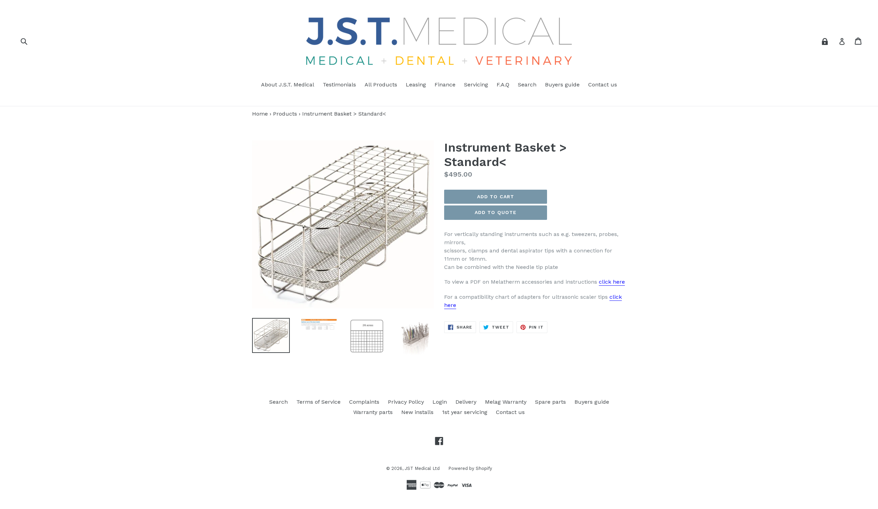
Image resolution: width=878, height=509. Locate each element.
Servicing (476, 84)
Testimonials (339, 84)
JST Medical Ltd (422, 468)
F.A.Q (503, 84)
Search (527, 84)
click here (612, 282)
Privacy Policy (406, 402)
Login (439, 402)
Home (260, 113)
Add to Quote (496, 212)
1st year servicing (464, 412)
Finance (445, 84)
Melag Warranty (505, 402)
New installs (417, 412)
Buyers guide (562, 84)
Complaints (364, 402)
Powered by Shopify (470, 468)
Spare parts (550, 402)
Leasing (416, 84)
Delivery (465, 402)
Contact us (602, 84)
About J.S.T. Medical (287, 84)
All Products (381, 84)
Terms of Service (318, 402)
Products (285, 113)
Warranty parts (373, 412)
